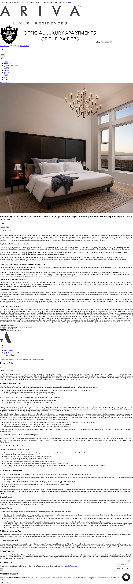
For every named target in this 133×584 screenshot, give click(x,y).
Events (6, 76)
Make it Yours (4, 46)
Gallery (6, 74)
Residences (7, 63)
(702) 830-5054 (24, 46)
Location (6, 70)
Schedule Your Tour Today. (8, 325)
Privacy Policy (8, 350)
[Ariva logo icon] (5, 342)
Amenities (7, 67)
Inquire (6, 77)
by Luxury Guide (5, 230)
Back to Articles (5, 82)
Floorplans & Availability (11, 65)
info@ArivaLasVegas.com (69, 566)
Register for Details (68, 2)
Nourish (6, 69)
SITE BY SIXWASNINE (12, 352)
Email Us (3, 329)
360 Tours (7, 72)
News (5, 79)
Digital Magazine (9, 356)
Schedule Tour (14, 46)
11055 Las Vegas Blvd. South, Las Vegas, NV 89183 (16, 327)
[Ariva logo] (40, 24)
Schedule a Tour (5, 583)
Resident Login (8, 354)
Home (6, 62)
